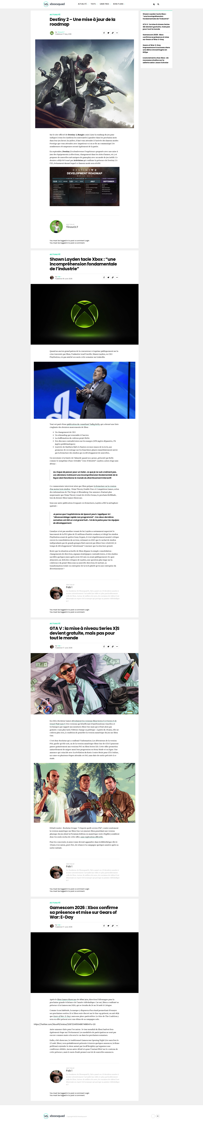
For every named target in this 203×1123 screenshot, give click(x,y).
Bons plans (118, 4)
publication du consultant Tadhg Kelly (83, 424)
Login (87, 240)
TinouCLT (61, 32)
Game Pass (104, 4)
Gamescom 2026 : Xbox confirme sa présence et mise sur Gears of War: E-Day (156, 37)
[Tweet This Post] (108, 33)
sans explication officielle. (92, 837)
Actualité (82, 4)
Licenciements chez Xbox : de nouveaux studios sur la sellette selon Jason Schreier (156, 60)
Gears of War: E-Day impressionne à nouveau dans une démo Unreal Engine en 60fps (156, 48)
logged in (64, 243)
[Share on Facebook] (104, 33)
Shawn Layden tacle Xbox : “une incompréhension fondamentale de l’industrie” (156, 16)
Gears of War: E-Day (61, 1016)
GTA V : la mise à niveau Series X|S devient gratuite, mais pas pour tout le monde (156, 26)
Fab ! (59, 277)
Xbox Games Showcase (67, 999)
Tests (93, 4)
